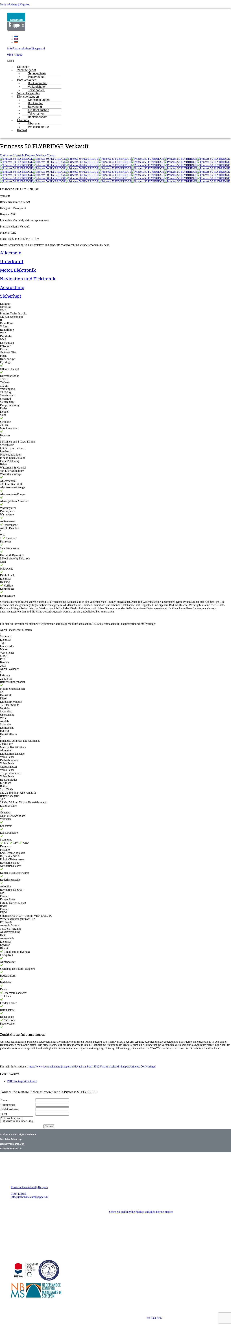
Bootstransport (37, 117)
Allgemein (10, 253)
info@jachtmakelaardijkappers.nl (26, 48)
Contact (51, 155)
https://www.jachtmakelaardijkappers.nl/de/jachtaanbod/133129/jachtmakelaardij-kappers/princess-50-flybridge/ (92, 1066)
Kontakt (22, 130)
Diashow (41, 155)
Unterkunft (11, 261)
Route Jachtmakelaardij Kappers (29, 1187)
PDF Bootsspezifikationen (22, 1081)
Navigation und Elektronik (28, 279)
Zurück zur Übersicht (12, 155)
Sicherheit (10, 296)
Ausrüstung (12, 287)
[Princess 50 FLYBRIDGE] (16, 158)
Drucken (30, 155)
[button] (104, 60)
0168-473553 (15, 54)
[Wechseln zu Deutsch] (16, 42)
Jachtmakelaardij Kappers (14, 4)
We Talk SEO (154, 1317)
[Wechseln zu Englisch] (16, 39)
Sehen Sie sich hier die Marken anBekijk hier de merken (141, 1211)
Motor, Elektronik (18, 270)
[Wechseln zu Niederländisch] (16, 35)
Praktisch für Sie (38, 126)
